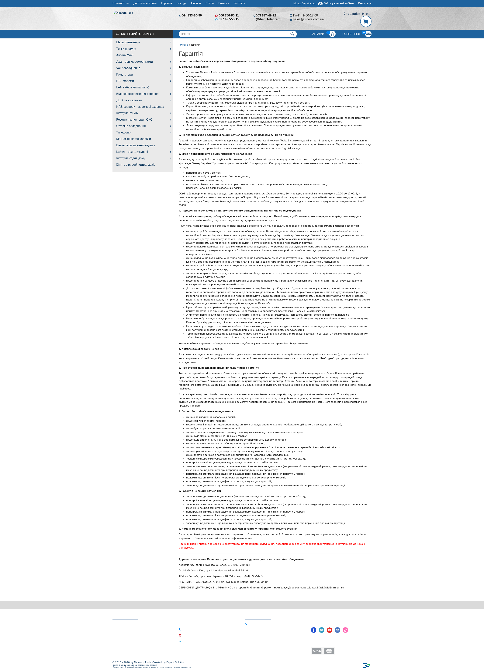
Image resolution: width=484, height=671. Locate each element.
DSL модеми (125, 81)
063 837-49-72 (266, 15)
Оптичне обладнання (131, 126)
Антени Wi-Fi (125, 55)
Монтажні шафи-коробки (133, 138)
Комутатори (124, 74)
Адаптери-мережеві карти (134, 61)
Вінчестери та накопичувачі (135, 145)
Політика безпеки (322, 637)
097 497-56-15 (229, 19)
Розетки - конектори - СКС (134, 119)
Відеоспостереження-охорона (137, 93)
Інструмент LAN (127, 113)
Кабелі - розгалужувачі (132, 151)
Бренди (181, 3)
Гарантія (166, 3)
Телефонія (123, 132)
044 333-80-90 (192, 15)
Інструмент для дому (130, 158)
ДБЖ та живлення (129, 100)
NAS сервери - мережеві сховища (140, 106)
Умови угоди (319, 643)
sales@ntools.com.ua (308, 19)
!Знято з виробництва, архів (135, 164)
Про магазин (120, 3)
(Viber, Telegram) (269, 19)
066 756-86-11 (229, 15)
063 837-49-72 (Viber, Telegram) (268, 623)
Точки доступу (126, 48)
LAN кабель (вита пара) (132, 87)
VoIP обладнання (128, 68)
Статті (210, 3)
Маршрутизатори (128, 42)
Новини (196, 3)
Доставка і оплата (145, 3)
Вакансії (223, 3)
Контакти (239, 3)
